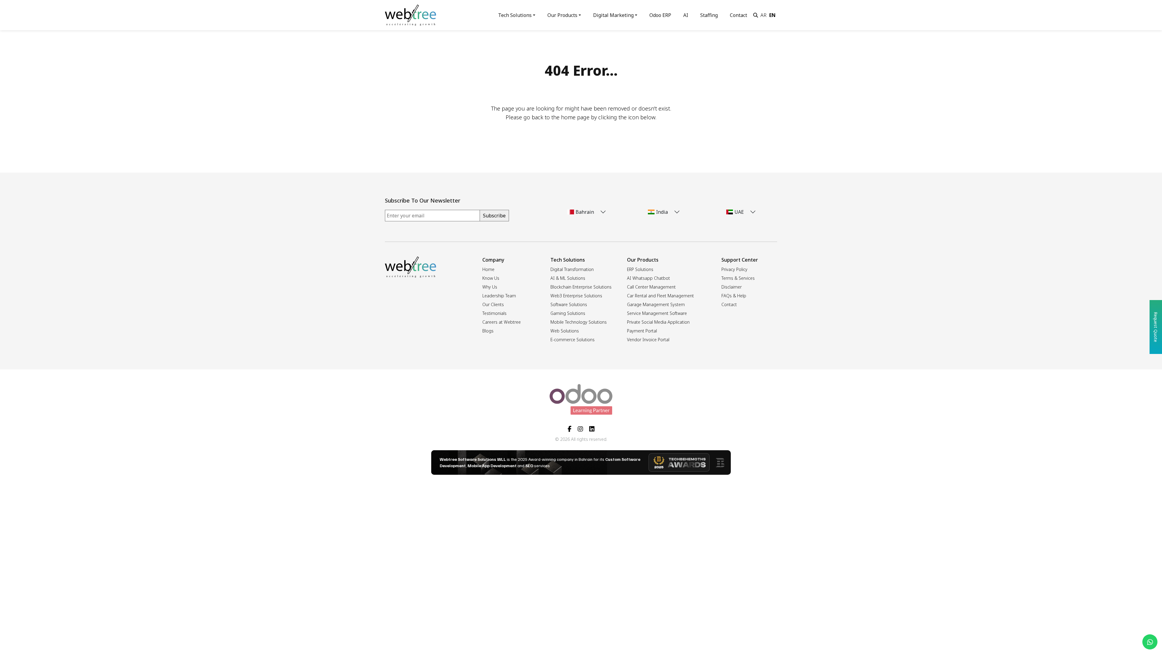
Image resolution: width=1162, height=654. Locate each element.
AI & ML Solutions (567, 278)
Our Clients (493, 304)
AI (685, 15)
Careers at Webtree (501, 322)
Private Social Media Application (658, 322)
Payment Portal (642, 331)
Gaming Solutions (567, 313)
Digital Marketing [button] (613, 15)
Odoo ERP (660, 15)
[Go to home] (410, 14)
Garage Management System (656, 304)
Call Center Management (651, 287)
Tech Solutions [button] (515, 15)
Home (488, 269)
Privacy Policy (734, 269)
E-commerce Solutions (572, 339)
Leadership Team (499, 296)
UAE (739, 212)
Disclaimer (731, 287)
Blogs (488, 331)
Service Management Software (657, 313)
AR (763, 15)
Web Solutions (564, 331)
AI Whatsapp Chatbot (648, 278)
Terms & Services (738, 278)
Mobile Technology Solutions (578, 322)
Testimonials (494, 313)
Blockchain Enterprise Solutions (581, 287)
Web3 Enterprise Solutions (576, 296)
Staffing (709, 15)
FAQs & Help (733, 296)
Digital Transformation (572, 269)
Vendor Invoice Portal (648, 339)
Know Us (490, 278)
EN (772, 15)
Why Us (489, 287)
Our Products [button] (562, 15)
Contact (738, 15)
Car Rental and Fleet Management (660, 296)
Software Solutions (568, 304)
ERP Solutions (640, 269)
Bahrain (585, 212)
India (662, 212)
